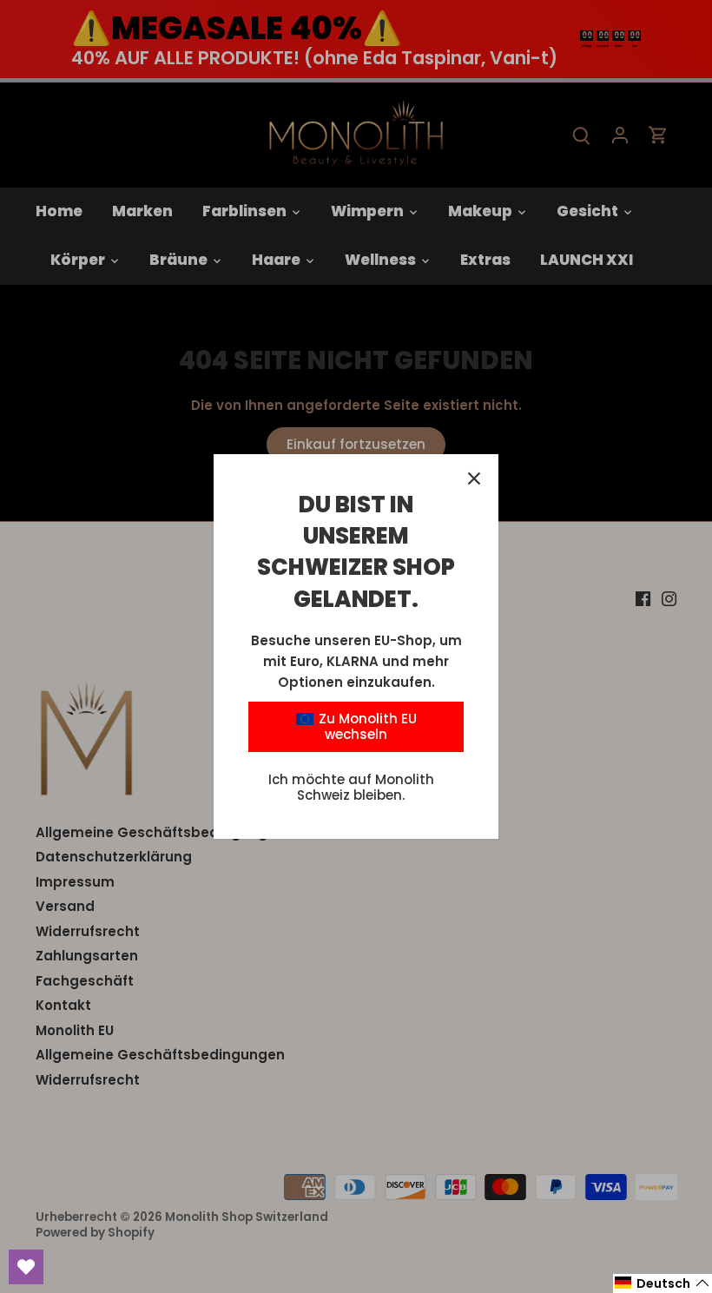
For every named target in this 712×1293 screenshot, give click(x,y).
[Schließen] (474, 478)
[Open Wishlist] (26, 1267)
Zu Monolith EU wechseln (366, 726)
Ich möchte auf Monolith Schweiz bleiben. (351, 787)
